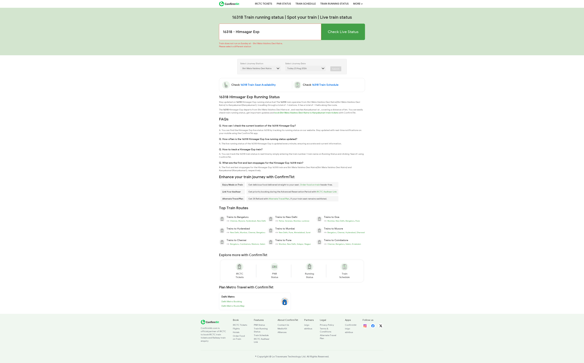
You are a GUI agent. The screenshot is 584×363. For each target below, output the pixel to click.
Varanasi (288, 221)
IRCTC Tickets (263, 3)
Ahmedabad (299, 232)
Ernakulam (356, 244)
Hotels (236, 332)
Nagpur (307, 244)
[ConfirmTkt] (210, 322)
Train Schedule (305, 3)
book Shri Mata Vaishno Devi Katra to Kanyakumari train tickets (306, 112)
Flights (236, 328)
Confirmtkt (350, 325)
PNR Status (284, 3)
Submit (335, 69)
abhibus (308, 328)
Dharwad (361, 232)
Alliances (282, 332)
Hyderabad (251, 221)
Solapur (300, 244)
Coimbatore (245, 244)
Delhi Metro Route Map (233, 306)
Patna (281, 221)
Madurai (255, 244)
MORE (357, 3)
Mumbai (297, 221)
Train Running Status (334, 3)
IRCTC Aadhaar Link (326, 191)
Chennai (233, 221)
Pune (357, 221)
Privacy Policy (327, 325)
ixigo (306, 325)
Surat (308, 232)
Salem (262, 244)
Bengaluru (350, 221)
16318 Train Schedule (325, 84)
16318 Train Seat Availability (258, 84)
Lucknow (305, 221)
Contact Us (283, 325)
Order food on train (310, 184)
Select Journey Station (251, 63)
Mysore (241, 221)
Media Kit (282, 328)
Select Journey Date (295, 63)
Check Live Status (343, 32)
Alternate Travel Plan (278, 198)
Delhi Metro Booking (231, 301)
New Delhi (261, 221)
